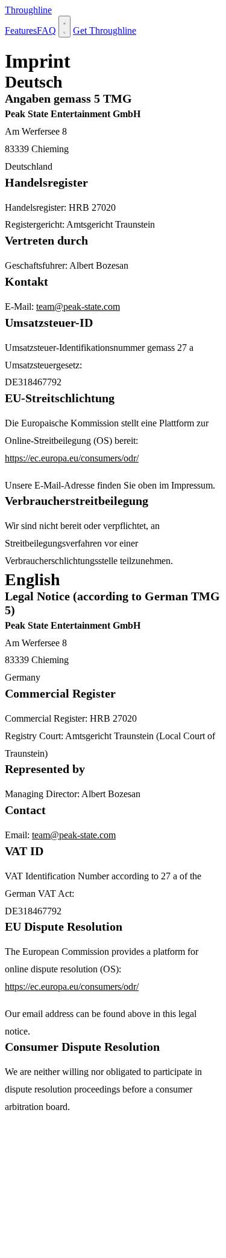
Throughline (28, 10)
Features (21, 30)
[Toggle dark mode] (64, 26)
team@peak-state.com (78, 306)
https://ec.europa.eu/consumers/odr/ (72, 458)
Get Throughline (104, 30)
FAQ (46, 30)
